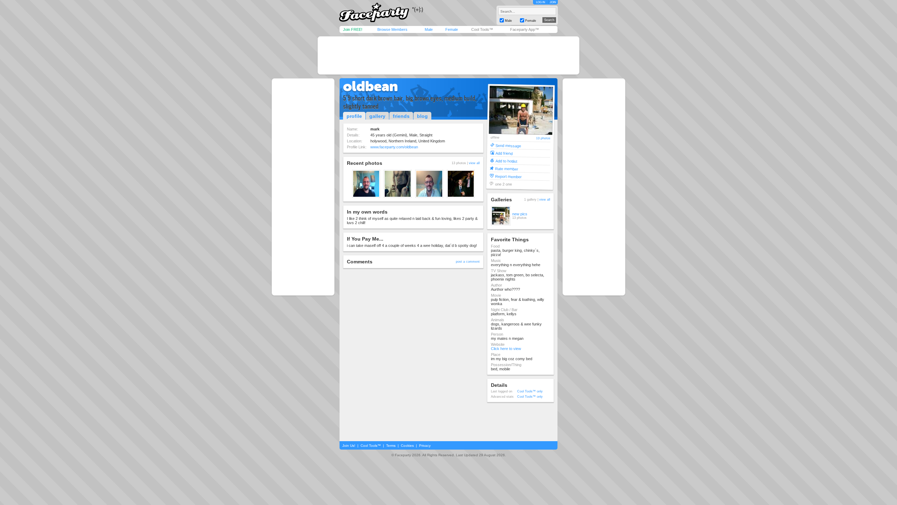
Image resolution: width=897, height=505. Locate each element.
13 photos (543, 138)
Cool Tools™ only (530, 391)
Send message (508, 145)
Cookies (407, 445)
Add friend (504, 153)
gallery (377, 116)
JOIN (553, 2)
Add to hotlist (506, 161)
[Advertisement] (448, 55)
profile (354, 116)
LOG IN (540, 2)
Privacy (425, 445)
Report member (508, 176)
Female (451, 29)
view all (474, 163)
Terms (391, 445)
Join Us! (348, 445)
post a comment (468, 261)
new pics (519, 214)
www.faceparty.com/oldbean (394, 147)
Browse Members (392, 29)
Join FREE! (352, 29)
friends (401, 116)
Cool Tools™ (482, 29)
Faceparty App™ (524, 29)
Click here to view (506, 348)
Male (429, 29)
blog (422, 116)
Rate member (506, 168)
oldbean (370, 86)
